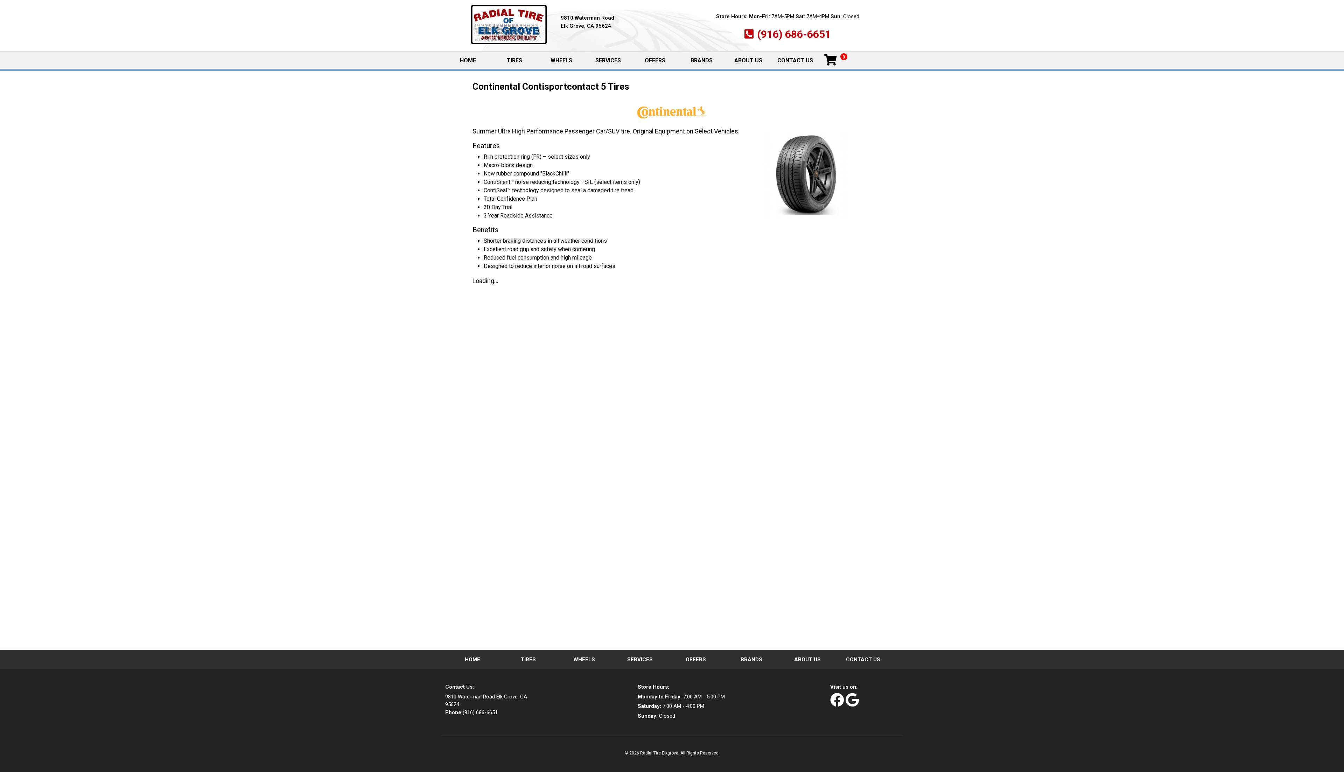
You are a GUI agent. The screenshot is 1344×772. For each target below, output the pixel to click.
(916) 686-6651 (794, 34)
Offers (655, 60)
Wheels (561, 60)
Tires (514, 60)
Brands (702, 60)
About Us (748, 60)
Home (475, 60)
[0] (830, 60)
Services (608, 60)
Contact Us (795, 60)
